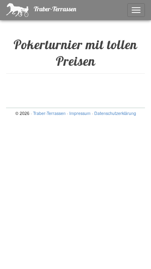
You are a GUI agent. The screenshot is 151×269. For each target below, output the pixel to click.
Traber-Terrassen (54, 9)
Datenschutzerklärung (115, 113)
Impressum (80, 113)
